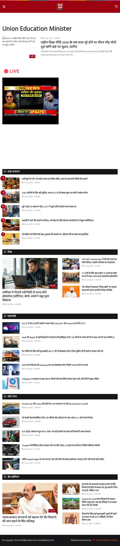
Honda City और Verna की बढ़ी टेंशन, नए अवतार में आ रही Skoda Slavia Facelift (55, 404)
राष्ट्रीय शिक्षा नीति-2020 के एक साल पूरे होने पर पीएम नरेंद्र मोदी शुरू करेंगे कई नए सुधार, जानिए (78, 45)
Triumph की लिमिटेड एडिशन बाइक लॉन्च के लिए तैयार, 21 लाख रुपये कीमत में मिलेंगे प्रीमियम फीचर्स (61, 445)
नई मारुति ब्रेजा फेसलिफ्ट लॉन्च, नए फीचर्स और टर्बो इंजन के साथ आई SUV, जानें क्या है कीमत (57, 418)
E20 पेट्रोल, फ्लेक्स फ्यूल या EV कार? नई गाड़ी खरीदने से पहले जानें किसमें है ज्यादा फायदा (56, 432)
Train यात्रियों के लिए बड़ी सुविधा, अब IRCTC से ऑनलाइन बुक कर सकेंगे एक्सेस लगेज (55, 193)
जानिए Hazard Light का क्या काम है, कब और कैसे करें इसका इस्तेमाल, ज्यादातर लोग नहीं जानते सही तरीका (63, 459)
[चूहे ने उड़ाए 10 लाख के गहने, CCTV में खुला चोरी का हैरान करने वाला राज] (11, 211)
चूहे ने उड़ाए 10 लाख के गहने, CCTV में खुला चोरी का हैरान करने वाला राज (49, 207)
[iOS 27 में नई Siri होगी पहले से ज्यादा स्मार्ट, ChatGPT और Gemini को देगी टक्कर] (11, 328)
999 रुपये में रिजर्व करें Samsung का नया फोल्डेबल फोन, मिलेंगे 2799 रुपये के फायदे (55, 365)
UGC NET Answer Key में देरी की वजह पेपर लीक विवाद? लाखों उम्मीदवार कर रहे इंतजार (99, 261)
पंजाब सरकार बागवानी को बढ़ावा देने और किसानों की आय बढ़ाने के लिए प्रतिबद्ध (29, 519)
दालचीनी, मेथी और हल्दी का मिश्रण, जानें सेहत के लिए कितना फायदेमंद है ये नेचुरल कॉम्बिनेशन (58, 220)
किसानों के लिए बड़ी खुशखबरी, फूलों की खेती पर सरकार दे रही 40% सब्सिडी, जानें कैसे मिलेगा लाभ (99, 517)
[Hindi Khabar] (60, 7)
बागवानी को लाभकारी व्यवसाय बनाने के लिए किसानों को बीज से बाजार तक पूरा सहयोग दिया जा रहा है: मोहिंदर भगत (99, 487)
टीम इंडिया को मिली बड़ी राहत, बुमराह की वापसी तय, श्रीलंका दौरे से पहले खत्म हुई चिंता (55, 234)
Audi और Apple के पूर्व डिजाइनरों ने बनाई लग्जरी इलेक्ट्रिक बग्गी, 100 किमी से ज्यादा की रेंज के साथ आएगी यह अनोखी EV (68, 337)
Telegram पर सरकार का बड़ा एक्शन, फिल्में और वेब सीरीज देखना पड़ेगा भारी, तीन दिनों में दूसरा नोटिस (60, 379)
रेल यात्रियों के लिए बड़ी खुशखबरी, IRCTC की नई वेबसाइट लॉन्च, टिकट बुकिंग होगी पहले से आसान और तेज (62, 351)
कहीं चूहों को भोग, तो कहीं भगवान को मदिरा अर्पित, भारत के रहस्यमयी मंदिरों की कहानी (54, 179)
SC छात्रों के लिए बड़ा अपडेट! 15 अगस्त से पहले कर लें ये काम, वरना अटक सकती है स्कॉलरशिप (100, 275)
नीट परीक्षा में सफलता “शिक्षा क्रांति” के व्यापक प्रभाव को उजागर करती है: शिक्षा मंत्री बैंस (99, 288)
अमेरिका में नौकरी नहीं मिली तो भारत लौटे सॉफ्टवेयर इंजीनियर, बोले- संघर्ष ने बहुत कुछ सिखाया (25, 296)
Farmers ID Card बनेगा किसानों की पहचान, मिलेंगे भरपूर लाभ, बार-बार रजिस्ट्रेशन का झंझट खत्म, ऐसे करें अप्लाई (99, 502)
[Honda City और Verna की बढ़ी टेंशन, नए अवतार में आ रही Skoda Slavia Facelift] (11, 408)
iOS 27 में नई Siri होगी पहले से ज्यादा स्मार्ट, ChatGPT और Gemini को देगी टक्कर (53, 323)
